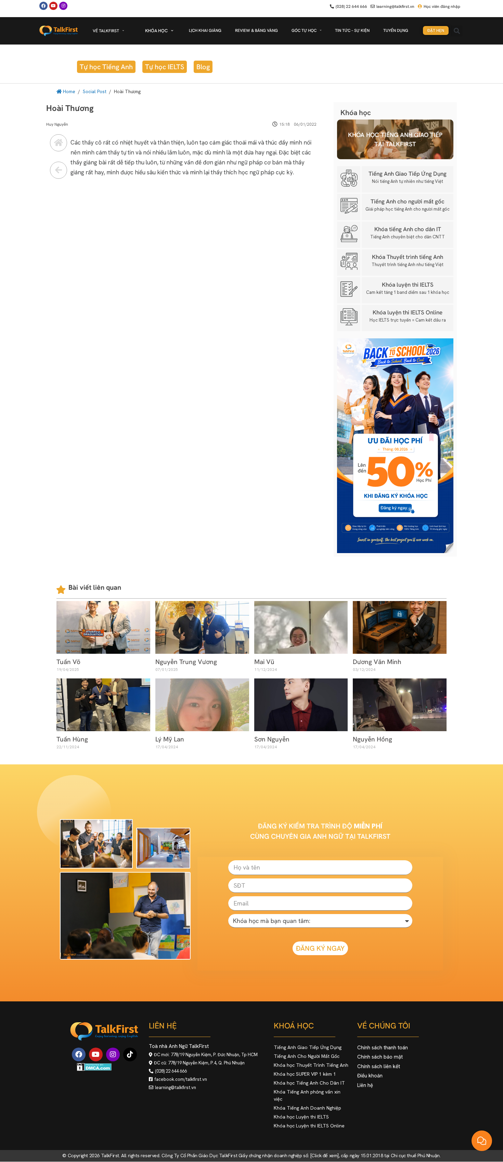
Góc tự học (304, 30)
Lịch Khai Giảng (205, 30)
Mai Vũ (264, 662)
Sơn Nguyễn (271, 739)
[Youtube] (53, 6)
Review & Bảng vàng (256, 30)
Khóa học (156, 31)
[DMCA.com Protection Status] (94, 1069)
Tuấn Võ (68, 662)
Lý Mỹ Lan (169, 739)
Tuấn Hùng (72, 739)
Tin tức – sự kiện (352, 30)
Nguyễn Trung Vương (186, 662)
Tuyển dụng (395, 30)
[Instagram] (113, 1054)
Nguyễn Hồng (372, 739)
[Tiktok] (130, 1054)
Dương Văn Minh (377, 662)
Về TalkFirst (106, 31)
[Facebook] (43, 6)
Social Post (94, 91)
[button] (456, 31)
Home (68, 91)
